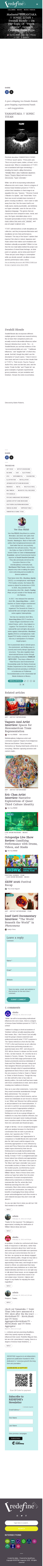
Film (22, 875)
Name (9, 960)
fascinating (30, 476)
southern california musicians (17, 504)
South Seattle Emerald (25, 557)
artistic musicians (23, 469)
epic (7, 476)
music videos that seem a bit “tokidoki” (18, 221)
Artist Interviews (18, 717)
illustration (11, 479)
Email (9, 970)
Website (10, 980)
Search (21, 1528)
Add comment (23, 734)
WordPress (31, 1558)
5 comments (25, 37)
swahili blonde (11, 508)
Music (19, 10)
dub (17, 472)
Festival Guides (12, 875)
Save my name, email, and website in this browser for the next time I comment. (22, 991)
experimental (18, 476)
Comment (10, 941)
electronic (26, 472)
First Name (13, 1418)
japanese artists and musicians (17, 483)
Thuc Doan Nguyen (13, 889)
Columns (12, 10)
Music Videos (29, 10)
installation (23, 479)
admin (15, 1216)
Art (6, 717)
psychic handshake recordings (17, 497)
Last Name (13, 1425)
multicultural (29, 487)
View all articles (16, 681)
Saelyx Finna (11, 929)
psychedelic (10, 494)
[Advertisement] (21, 62)
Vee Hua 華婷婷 (15, 35)
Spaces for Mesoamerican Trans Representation (18, 726)
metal (18, 487)
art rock (9, 469)
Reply (9, 1209)
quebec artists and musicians (17, 501)
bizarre (9, 472)
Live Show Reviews (13, 832)
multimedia (10, 490)
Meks (16, 1558)
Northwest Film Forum (17, 567)
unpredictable (26, 508)
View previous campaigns (18, 1433)
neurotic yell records (26, 490)
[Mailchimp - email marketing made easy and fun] (18, 1444)
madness (9, 487)
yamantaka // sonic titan (15, 511)
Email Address (14, 1410)
